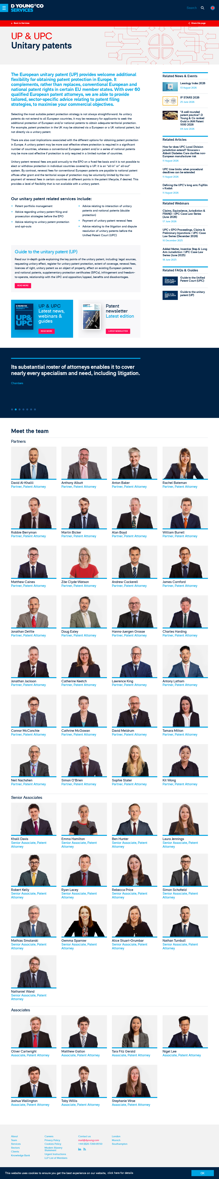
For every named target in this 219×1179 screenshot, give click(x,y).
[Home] (29, 6)
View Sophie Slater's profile (134, 766)
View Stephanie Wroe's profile (134, 1087)
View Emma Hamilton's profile (84, 826)
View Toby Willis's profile (84, 1087)
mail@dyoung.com (88, 1140)
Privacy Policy (52, 1140)
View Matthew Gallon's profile (84, 1037)
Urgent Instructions (55, 1154)
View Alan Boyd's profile (134, 518)
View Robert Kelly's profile (33, 876)
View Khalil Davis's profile (33, 826)
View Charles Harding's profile (185, 617)
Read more (23, 285)
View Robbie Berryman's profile (33, 518)
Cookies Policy (53, 1144)
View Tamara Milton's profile (185, 717)
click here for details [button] (120, 1173)
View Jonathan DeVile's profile (33, 617)
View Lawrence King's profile (134, 667)
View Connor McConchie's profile (33, 717)
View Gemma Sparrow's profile (84, 927)
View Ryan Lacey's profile (84, 876)
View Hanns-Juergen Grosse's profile (134, 617)
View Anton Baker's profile (134, 469)
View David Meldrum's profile (134, 717)
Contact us (84, 1136)
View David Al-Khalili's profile (33, 469)
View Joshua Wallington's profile (33, 1087)
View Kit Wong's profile (185, 766)
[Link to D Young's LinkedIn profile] (80, 1149)
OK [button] (203, 1173)
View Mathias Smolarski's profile (33, 927)
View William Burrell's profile (185, 518)
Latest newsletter (118, 331)
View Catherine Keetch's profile (84, 667)
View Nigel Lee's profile (185, 1037)
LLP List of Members (56, 1158)
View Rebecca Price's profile (134, 876)
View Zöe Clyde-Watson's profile (84, 568)
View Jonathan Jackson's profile (33, 667)
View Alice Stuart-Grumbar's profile (134, 927)
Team (14, 1140)
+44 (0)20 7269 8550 (90, 1144)
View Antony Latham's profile (185, 667)
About (14, 1136)
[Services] (29, 12)
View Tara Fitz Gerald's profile (134, 1037)
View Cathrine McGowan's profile (84, 717)
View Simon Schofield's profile (185, 876)
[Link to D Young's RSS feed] (85, 1149)
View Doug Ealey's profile (84, 617)
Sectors (15, 1147)
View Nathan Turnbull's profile (185, 927)
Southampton (119, 1144)
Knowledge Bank (20, 1155)
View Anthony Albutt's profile (84, 469)
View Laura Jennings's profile (185, 826)
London (116, 1136)
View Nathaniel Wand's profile (33, 978)
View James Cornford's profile (185, 568)
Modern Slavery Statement (53, 1149)
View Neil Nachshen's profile (33, 766)
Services (16, 1144)
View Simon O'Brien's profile (84, 766)
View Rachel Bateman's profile (185, 469)
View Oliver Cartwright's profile (33, 1037)
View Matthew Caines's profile (33, 568)
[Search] (202, 8)
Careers (49, 1136)
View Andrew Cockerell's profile (134, 568)
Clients (15, 1151)
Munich (116, 1140)
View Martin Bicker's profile (84, 518)
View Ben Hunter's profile (134, 826)
